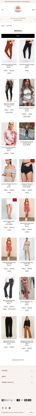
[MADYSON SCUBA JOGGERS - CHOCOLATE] (9, 51)
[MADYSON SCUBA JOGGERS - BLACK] (27, 51)
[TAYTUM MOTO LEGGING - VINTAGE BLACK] (27, 131)
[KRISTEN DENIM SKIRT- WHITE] (9, 209)
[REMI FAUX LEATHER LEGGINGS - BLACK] (9, 90)
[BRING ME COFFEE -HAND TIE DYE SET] (27, 92)
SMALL (6, 70)
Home (2, 25)
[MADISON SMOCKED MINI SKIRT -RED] (9, 249)
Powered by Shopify (18, 412)
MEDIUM (12, 70)
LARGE (9, 73)
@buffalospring (18, 20)
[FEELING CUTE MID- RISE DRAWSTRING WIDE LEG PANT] (27, 327)
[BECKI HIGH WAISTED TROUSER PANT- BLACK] (9, 327)
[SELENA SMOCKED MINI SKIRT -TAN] (27, 249)
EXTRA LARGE (9, 112)
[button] (18, 36)
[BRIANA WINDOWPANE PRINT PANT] (9, 288)
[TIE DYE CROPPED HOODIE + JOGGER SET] (9, 133)
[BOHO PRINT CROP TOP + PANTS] (27, 288)
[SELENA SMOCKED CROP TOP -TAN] (9, 170)
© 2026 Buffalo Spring (7, 412)
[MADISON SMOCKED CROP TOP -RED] (27, 209)
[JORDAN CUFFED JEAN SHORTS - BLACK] (27, 170)
